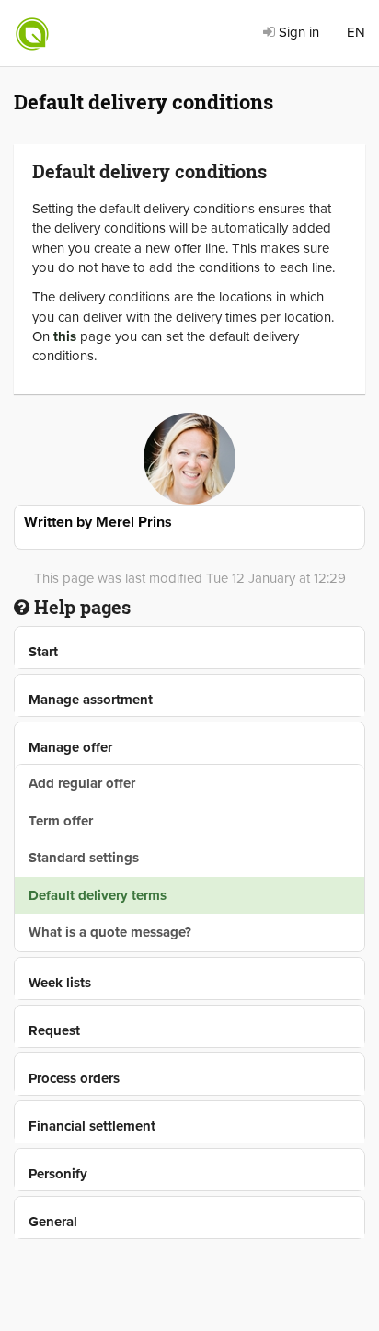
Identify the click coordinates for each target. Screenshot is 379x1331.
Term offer (61, 821)
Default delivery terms (98, 895)
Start (43, 651)
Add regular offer (82, 783)
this (64, 336)
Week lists (60, 982)
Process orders (74, 1078)
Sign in (297, 32)
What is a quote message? (110, 932)
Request (54, 1030)
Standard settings (84, 857)
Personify (58, 1174)
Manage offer (70, 747)
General (53, 1221)
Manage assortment (91, 699)
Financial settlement (92, 1126)
